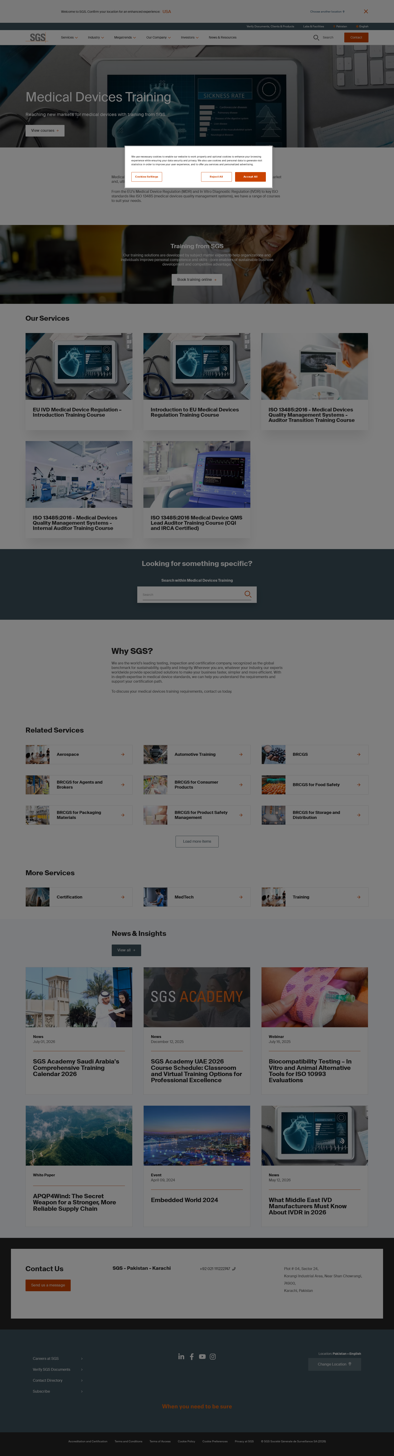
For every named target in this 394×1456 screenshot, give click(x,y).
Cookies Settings (146, 176)
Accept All (251, 176)
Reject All (216, 176)
